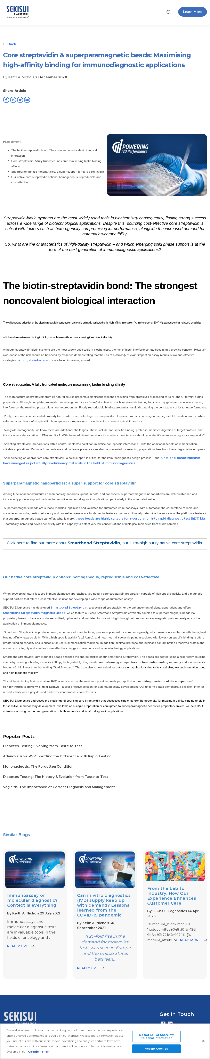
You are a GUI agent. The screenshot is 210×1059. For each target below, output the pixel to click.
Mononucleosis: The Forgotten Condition (38, 766)
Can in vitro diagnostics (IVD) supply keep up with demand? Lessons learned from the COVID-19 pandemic (104, 905)
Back (11, 44)
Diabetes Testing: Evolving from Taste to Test (42, 746)
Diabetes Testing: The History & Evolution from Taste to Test (55, 777)
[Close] (203, 1040)
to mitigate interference (35, 360)
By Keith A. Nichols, (19, 77)
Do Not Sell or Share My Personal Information (156, 1036)
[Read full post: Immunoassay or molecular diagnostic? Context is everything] (35, 887)
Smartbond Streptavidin (94, 542)
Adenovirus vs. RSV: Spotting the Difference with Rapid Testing (57, 756)
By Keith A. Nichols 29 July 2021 (33, 913)
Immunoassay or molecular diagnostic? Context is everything (32, 900)
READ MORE (17, 946)
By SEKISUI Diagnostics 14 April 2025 (174, 913)
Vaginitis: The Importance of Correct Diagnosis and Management (59, 787)
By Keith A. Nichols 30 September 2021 (95, 925)
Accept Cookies (156, 1048)
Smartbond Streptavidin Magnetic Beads (34, 613)
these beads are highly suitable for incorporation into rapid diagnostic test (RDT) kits (140, 518)
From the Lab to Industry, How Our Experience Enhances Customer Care (171, 896)
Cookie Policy (38, 1051)
